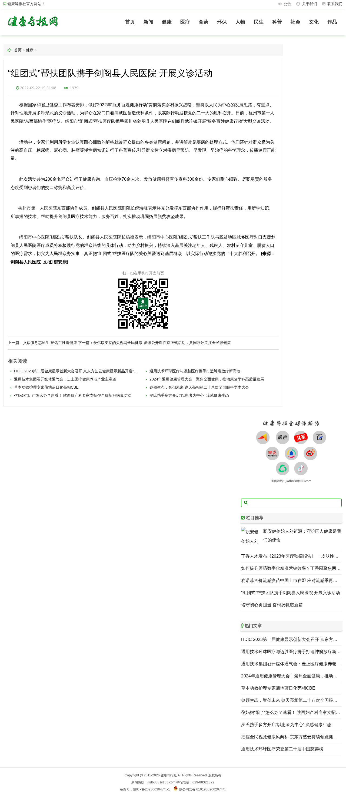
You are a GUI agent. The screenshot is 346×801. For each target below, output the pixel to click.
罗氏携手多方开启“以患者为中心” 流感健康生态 (188, 395)
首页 (130, 22)
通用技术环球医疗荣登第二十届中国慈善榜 (282, 749)
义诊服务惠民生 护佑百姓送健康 (50, 342)
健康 (167, 22)
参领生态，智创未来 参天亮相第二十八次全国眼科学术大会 (198, 387)
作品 (332, 22)
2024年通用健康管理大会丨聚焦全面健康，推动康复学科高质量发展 (206, 379)
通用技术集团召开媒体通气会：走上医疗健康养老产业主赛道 (64, 379)
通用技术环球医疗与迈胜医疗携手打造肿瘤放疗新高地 (194, 371)
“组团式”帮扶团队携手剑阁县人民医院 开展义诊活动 (290, 592)
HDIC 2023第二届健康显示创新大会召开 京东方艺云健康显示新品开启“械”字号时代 (83, 371)
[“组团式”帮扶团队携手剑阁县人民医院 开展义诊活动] (33, 27)
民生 (259, 22)
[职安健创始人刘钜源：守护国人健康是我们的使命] (251, 537)
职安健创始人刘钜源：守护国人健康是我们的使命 (302, 535)
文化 (314, 22)
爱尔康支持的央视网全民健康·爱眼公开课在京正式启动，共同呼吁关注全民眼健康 (162, 342)
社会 (295, 22)
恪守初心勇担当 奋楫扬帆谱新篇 (272, 605)
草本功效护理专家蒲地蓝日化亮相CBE (45, 387)
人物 (240, 22)
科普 (277, 22)
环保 (222, 22)
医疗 (185, 22)
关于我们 (309, 4)
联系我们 (334, 4)
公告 (286, 4)
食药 (203, 22)
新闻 (148, 22)
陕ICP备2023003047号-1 (151, 789)
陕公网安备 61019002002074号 (202, 789)
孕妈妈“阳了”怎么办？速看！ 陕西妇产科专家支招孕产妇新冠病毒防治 (72, 395)
